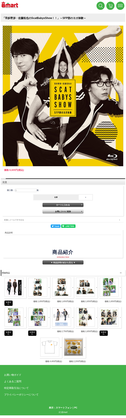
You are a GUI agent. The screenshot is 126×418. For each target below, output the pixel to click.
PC (75, 407)
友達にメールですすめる (14, 220)
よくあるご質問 (12, 381)
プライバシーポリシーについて (21, 394)
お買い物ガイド (12, 374)
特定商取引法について (16, 388)
